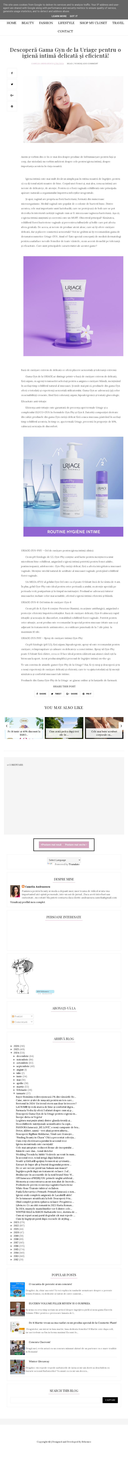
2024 (17, 1052)
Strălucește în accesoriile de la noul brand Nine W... (45, 1174)
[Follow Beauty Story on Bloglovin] (22, 993)
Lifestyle (66, 23)
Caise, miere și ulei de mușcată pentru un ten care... (45, 1100)
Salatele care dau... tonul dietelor (34, 1151)
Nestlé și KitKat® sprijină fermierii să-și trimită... (43, 1161)
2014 (16, 1252)
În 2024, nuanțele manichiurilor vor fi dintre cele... (44, 1208)
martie (21, 1086)
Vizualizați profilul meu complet (27, 902)
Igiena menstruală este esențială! (34, 1144)
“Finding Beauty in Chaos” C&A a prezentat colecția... (46, 1137)
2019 (16, 1235)
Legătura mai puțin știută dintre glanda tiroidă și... (44, 1120)
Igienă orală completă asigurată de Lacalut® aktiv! (44, 1195)
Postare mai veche (75, 844)
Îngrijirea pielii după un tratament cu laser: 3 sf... (43, 1171)
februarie (22, 1089)
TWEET (57, 694)
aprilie (20, 1083)
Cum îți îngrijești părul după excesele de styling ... (43, 1218)
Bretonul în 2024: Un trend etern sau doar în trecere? (46, 1103)
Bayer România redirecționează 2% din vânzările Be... (46, 1096)
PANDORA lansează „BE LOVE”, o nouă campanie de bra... (48, 1127)
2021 (16, 1228)
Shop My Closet (93, 23)
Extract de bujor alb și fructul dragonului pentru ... (43, 1164)
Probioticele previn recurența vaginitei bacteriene (44, 1184)
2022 (17, 1225)
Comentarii (20, 1022)
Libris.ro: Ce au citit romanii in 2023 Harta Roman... (45, 1205)
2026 (17, 1046)
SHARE (42, 694)
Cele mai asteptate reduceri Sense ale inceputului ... (45, 1147)
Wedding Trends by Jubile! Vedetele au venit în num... (46, 1154)
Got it (74, 16)
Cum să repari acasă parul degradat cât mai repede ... (45, 1215)
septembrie (23, 1066)
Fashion (46, 23)
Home (11, 23)
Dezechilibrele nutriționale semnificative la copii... (44, 1123)
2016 (16, 1245)
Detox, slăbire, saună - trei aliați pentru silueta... (42, 1130)
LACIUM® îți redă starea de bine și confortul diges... (45, 1106)
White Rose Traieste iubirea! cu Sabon (37, 1188)
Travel (118, 23)
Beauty (28, 23)
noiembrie (23, 1059)
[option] (24, 729)
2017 (16, 1242)
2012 (16, 1259)
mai (19, 1079)
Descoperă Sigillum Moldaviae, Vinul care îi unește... (45, 1134)
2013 (16, 1256)
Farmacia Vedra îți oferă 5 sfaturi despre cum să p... (44, 1110)
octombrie (23, 1062)
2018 (16, 1239)
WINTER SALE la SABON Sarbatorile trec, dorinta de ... (46, 1211)
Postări (18, 1016)
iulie (19, 1073)
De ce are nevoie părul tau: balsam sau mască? (41, 1168)
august (20, 1069)
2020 (17, 1232)
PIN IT (88, 694)
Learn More (59, 16)
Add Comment (90, 63)
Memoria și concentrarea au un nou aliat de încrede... (46, 1181)
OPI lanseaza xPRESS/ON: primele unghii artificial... (45, 1178)
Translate (74, 864)
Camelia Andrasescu (42, 63)
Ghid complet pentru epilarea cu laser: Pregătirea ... (45, 1201)
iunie (20, 1076)
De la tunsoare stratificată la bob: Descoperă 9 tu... (44, 1198)
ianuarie (21, 1093)
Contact (65, 31)
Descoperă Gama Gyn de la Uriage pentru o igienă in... (46, 1113)
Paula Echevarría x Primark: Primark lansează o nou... (46, 1191)
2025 (17, 1049)
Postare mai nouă (51, 844)
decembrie (23, 1056)
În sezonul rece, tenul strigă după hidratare (40, 1157)
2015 (16, 1249)
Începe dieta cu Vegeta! (29, 1117)
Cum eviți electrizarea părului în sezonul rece (41, 1140)
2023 (17, 1222)
